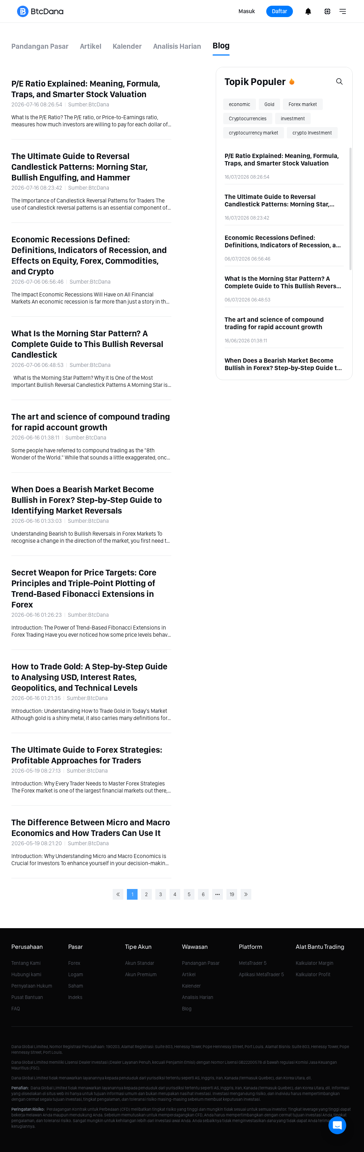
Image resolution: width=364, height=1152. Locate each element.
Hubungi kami (26, 974)
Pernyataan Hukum (31, 986)
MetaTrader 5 (253, 963)
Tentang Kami (26, 963)
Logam (75, 974)
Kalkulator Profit (313, 974)
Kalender (191, 986)
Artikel (189, 974)
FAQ (15, 1008)
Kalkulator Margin (314, 963)
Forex (74, 963)
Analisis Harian (197, 997)
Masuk (247, 11)
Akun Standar (139, 963)
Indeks (75, 997)
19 (232, 894)
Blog (187, 1008)
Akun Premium (141, 974)
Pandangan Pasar (201, 963)
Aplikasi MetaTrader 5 (261, 974)
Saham (75, 986)
